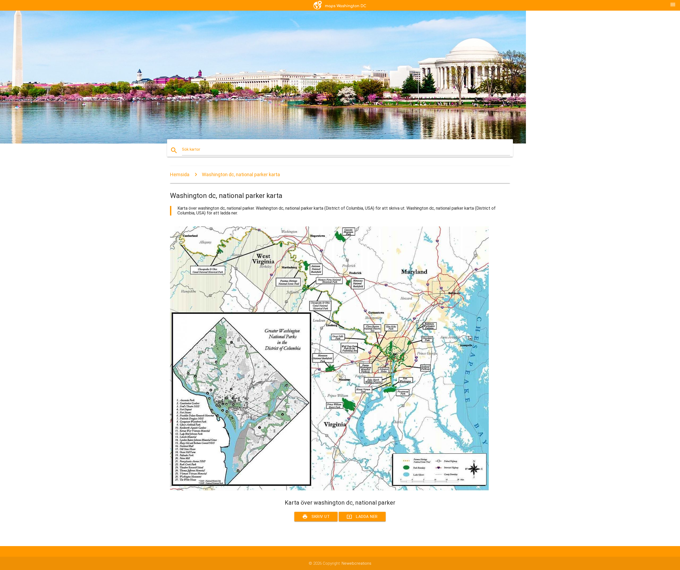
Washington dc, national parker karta (241, 174)
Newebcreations (356, 563)
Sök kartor (191, 149)
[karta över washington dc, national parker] (329, 489)
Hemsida (179, 174)
